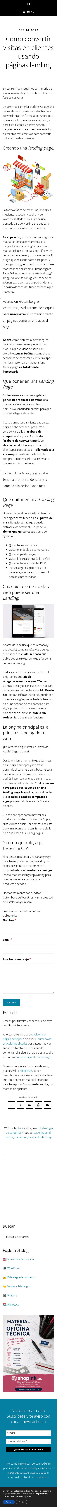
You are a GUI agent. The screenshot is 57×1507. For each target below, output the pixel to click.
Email (7, 939)
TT (28, 4)
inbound (46, 1132)
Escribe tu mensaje (17, 959)
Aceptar (9, 1502)
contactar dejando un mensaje (32, 1057)
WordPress (14, 1268)
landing (9, 1137)
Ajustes (21, 1502)
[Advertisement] (28, 1189)
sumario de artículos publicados (27, 1041)
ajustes (27, 1496)
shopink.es (26, 1070)
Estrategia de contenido (21, 1277)
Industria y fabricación (20, 1259)
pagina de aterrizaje (40, 1137)
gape (37, 1132)
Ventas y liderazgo (18, 1286)
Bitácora (12, 1295)
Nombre (9, 920)
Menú (30, 12)
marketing (21, 1137)
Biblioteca (13, 1304)
